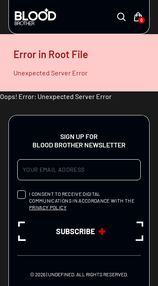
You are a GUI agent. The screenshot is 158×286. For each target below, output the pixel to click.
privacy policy (48, 207)
